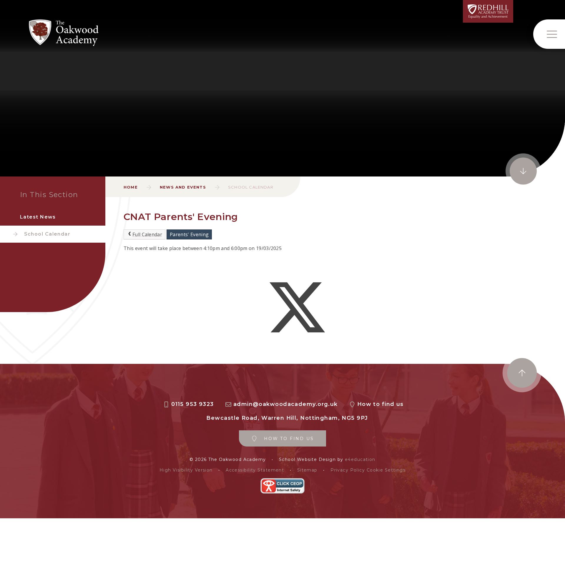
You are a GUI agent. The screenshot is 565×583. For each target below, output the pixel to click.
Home (131, 187)
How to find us (380, 404)
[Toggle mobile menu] (549, 34)
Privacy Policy (347, 470)
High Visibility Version (186, 470)
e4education (360, 459)
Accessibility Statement (255, 470)
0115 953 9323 (192, 404)
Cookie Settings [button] (386, 470)
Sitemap (307, 470)
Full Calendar (147, 234)
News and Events (183, 187)
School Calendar (250, 187)
